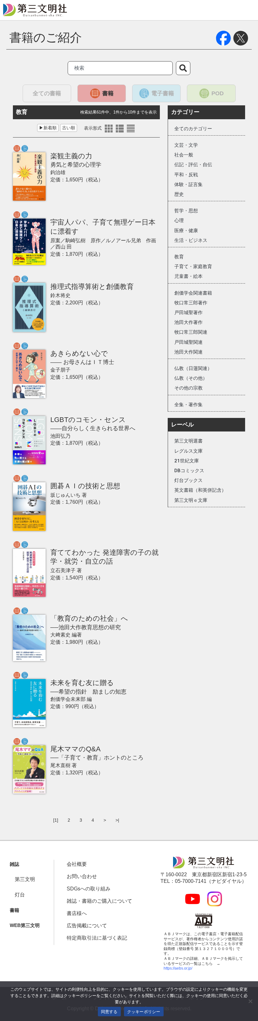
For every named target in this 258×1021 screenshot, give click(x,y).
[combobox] (120, 68)
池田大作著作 (188, 322)
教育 (179, 257)
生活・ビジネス (190, 240)
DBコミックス (189, 470)
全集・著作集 (188, 405)
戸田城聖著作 (188, 312)
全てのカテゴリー (193, 129)
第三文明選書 (188, 441)
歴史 (179, 194)
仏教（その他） (190, 378)
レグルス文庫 (188, 451)
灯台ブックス (188, 480)
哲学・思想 (186, 211)
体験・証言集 (188, 184)
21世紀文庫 (186, 461)
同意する (109, 1011)
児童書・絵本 (188, 276)
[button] (14, 864)
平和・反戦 (186, 175)
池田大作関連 (188, 352)
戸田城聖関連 (188, 342)
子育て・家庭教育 (193, 266)
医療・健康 (186, 230)
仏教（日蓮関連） (193, 368)
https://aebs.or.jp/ (178, 968)
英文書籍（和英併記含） (200, 490)
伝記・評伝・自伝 (193, 164)
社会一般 (183, 155)
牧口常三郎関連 (190, 332)
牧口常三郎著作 (190, 303)
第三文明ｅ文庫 (190, 500)
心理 (179, 220)
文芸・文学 (186, 145)
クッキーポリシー (143, 1011)
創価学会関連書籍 (193, 293)
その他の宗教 (188, 388)
